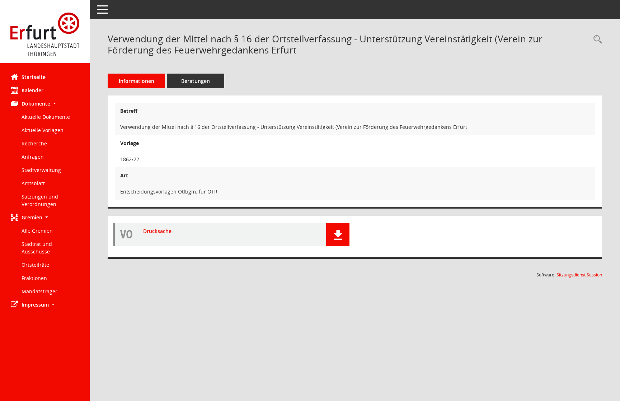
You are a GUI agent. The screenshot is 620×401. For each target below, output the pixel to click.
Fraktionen (34, 278)
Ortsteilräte (35, 264)
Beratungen (195, 81)
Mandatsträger (39, 291)
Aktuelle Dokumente (46, 116)
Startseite (34, 77)
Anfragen (33, 156)
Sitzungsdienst (579, 275)
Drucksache (157, 231)
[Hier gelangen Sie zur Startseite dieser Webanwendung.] (45, 34)
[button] (45, 103)
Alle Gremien (37, 230)
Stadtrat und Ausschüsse (37, 248)
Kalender (32, 90)
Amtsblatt (33, 183)
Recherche (34, 143)
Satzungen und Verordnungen (40, 200)
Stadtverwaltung (41, 170)
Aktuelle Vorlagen (43, 130)
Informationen (136, 81)
